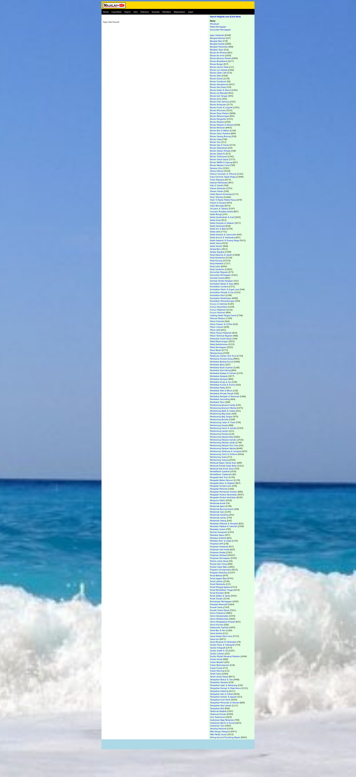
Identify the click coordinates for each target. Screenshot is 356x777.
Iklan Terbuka (216, 197)
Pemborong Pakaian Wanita (223, 448)
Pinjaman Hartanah (219, 546)
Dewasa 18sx (216, 168)
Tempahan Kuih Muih (220, 699)
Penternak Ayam (217, 506)
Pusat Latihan (216, 581)
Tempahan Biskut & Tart (221, 679)
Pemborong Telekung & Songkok (226, 451)
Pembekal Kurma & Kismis (222, 384)
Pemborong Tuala (218, 457)
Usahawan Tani (217, 725)
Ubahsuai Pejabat (218, 711)
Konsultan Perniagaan (220, 29)
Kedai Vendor (216, 246)
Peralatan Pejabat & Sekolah (223, 526)
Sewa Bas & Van (217, 630)
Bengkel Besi (216, 41)
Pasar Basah (215, 350)
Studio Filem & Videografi (222, 644)
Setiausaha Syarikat (219, 627)
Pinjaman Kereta (217, 552)
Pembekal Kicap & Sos (221, 382)
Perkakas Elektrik (218, 538)
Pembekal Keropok (219, 379)
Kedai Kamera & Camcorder (223, 234)
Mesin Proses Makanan (221, 332)
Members (166, 11)
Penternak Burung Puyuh (221, 509)
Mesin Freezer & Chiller (221, 324)
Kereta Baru (215, 249)
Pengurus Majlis (217, 500)
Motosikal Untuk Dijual (221, 338)
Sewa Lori (214, 639)
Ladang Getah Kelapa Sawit (223, 315)
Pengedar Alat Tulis (219, 477)
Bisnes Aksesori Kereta (220, 58)
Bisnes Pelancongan (219, 116)
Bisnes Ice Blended (219, 93)
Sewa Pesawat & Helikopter (223, 641)
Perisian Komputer (218, 532)
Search (127, 11)
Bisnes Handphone (219, 84)
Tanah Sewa (215, 673)
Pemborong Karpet (219, 425)
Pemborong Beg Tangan (221, 416)
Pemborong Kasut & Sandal (223, 428)
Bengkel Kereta (217, 43)
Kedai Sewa (215, 243)
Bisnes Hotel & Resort (220, 90)
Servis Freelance (217, 613)
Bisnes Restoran (217, 127)
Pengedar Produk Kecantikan (223, 494)
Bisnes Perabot (217, 121)
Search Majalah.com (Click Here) (225, 16)
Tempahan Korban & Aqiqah (223, 696)
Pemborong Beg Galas (220, 413)
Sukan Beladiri (217, 662)
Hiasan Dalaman (218, 188)
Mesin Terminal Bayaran (221, 335)
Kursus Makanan (218, 309)
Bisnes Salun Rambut (220, 133)
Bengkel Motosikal (219, 46)
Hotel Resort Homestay (221, 194)
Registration (179, 11)
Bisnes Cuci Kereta (218, 69)
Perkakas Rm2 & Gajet (220, 540)
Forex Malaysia (217, 179)
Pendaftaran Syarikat (219, 471)
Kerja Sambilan (217, 269)
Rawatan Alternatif (219, 604)
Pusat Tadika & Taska (220, 595)
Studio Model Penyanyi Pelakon (225, 656)
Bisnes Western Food (220, 165)
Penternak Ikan (217, 511)
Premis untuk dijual (219, 561)
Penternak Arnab (217, 503)
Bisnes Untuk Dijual (219, 159)
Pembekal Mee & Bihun (221, 390)
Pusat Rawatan (217, 592)
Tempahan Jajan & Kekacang (223, 685)
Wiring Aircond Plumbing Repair (225, 737)
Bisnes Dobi (215, 75)
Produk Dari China (218, 564)
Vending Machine (218, 728)
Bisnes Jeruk (216, 98)
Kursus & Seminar (218, 303)
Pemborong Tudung (219, 459)
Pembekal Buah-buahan (221, 367)
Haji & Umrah (216, 185)
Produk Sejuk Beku (219, 566)
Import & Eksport (218, 202)
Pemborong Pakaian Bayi (221, 436)
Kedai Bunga (216, 214)
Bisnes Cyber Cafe (218, 72)
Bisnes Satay (216, 139)
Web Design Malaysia (220, 731)
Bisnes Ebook (216, 78)
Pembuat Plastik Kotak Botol (223, 465)
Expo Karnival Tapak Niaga (223, 176)
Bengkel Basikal (217, 38)
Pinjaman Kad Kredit (219, 549)
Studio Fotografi (217, 647)
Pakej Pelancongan (219, 341)
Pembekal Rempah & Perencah (224, 396)
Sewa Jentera (216, 633)
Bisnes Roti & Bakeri (219, 130)
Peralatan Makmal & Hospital (224, 523)
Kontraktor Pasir (217, 295)
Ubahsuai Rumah (218, 714)
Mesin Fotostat (217, 321)
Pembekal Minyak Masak (221, 393)
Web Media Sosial (218, 734)
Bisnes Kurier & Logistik (221, 107)
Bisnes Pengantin (218, 119)
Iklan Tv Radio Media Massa (223, 199)
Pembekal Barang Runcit (221, 361)
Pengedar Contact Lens (220, 485)
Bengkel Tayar (216, 49)
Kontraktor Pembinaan (220, 298)
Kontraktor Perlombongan (222, 301)
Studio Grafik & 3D (219, 650)
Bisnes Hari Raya (218, 87)
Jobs (136, 11)
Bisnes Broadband (218, 61)
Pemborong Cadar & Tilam (222, 422)
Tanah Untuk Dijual (219, 676)
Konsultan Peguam (219, 272)
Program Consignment (220, 569)
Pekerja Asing (216, 353)
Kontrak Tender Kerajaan (221, 280)
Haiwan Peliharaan (219, 182)
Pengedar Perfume (218, 488)
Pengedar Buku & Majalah (222, 483)
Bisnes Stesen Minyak (220, 150)
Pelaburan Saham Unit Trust (223, 355)
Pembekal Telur (217, 402)
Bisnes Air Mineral (218, 52)
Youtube (156, 11)
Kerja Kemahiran (217, 257)
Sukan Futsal (216, 668)
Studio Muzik (216, 659)
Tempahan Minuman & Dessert (224, 702)
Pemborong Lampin (219, 431)
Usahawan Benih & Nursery (223, 722)
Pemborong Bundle (219, 419)
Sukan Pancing (217, 670)
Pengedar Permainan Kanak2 (223, 491)
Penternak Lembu (218, 517)
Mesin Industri (217, 326)
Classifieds (116, 11)
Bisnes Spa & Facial (219, 145)
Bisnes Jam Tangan (219, 95)
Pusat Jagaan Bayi (218, 578)
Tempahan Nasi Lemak (220, 705)
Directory (144, 11)
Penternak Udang (218, 520)
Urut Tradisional (217, 717)
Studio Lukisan (217, 653)
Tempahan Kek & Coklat (221, 694)
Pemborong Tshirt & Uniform (223, 454)
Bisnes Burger (216, 64)
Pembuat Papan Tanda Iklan (223, 462)
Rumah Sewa (216, 607)
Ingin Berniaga (217, 205)
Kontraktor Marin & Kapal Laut (224, 289)
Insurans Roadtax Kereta (221, 211)
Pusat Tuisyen (216, 598)
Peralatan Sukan (217, 529)
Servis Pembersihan (219, 618)
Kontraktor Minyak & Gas (222, 292)
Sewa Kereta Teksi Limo (221, 636)
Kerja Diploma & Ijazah (221, 254)
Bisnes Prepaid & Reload (221, 124)
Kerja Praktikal (216, 263)
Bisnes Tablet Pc (217, 153)
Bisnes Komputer (218, 104)
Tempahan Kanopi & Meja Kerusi (225, 688)
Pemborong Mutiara (219, 433)
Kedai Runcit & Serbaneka (222, 237)
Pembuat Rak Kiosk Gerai (222, 468)
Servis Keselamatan (219, 615)
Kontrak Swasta (217, 277)
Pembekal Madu (217, 387)
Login (190, 11)
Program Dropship (218, 572)
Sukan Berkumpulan (219, 665)
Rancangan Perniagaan (221, 601)
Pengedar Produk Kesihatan (223, 497)
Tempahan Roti (217, 708)
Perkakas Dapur (217, 535)
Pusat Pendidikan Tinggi (221, 589)
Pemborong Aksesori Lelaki (222, 405)
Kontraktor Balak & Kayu (221, 283)
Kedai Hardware (217, 226)
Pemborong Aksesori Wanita (223, 407)
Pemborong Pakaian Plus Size (224, 445)
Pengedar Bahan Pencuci (221, 480)
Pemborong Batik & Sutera (222, 410)
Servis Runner (216, 624)
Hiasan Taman (216, 191)
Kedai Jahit (215, 231)
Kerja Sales (215, 266)
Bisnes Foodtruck (218, 81)
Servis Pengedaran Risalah (222, 621)
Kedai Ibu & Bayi (218, 228)
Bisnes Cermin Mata (219, 67)
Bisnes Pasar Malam (219, 113)
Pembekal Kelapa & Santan (223, 373)
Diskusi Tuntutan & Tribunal (223, 173)
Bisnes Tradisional (218, 156)
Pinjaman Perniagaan (220, 558)
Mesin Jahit (215, 329)
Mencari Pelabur (217, 318)
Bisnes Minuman (218, 110)
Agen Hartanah (217, 35)
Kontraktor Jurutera (219, 286)
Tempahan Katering (219, 691)
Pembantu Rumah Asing (221, 358)
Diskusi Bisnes (216, 170)
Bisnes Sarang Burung (220, 136)
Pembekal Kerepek (219, 376)
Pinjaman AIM (216, 543)
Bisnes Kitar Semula (219, 101)
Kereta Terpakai (217, 251)
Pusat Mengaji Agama (220, 587)
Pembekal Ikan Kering (220, 370)
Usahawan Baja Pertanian (222, 720)
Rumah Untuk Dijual (219, 610)
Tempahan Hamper (219, 682)
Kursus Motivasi (217, 312)
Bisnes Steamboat (218, 147)
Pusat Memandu (217, 584)
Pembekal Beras (217, 364)
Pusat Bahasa (216, 575)
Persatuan (214, 23)
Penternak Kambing (219, 514)
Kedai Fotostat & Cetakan (222, 223)
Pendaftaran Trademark (221, 474)
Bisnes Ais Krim (217, 55)
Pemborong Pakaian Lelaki (222, 442)
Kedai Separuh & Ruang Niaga (224, 240)
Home (106, 11)
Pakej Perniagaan (218, 26)
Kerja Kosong (216, 260)
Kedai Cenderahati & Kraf (222, 217)
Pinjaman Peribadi (218, 555)
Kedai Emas (215, 220)
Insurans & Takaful (219, 208)
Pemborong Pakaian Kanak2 (223, 439)
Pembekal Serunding (220, 399)
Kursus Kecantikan (219, 306)
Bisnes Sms (215, 142)
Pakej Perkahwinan (219, 344)
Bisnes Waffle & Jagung (221, 162)
